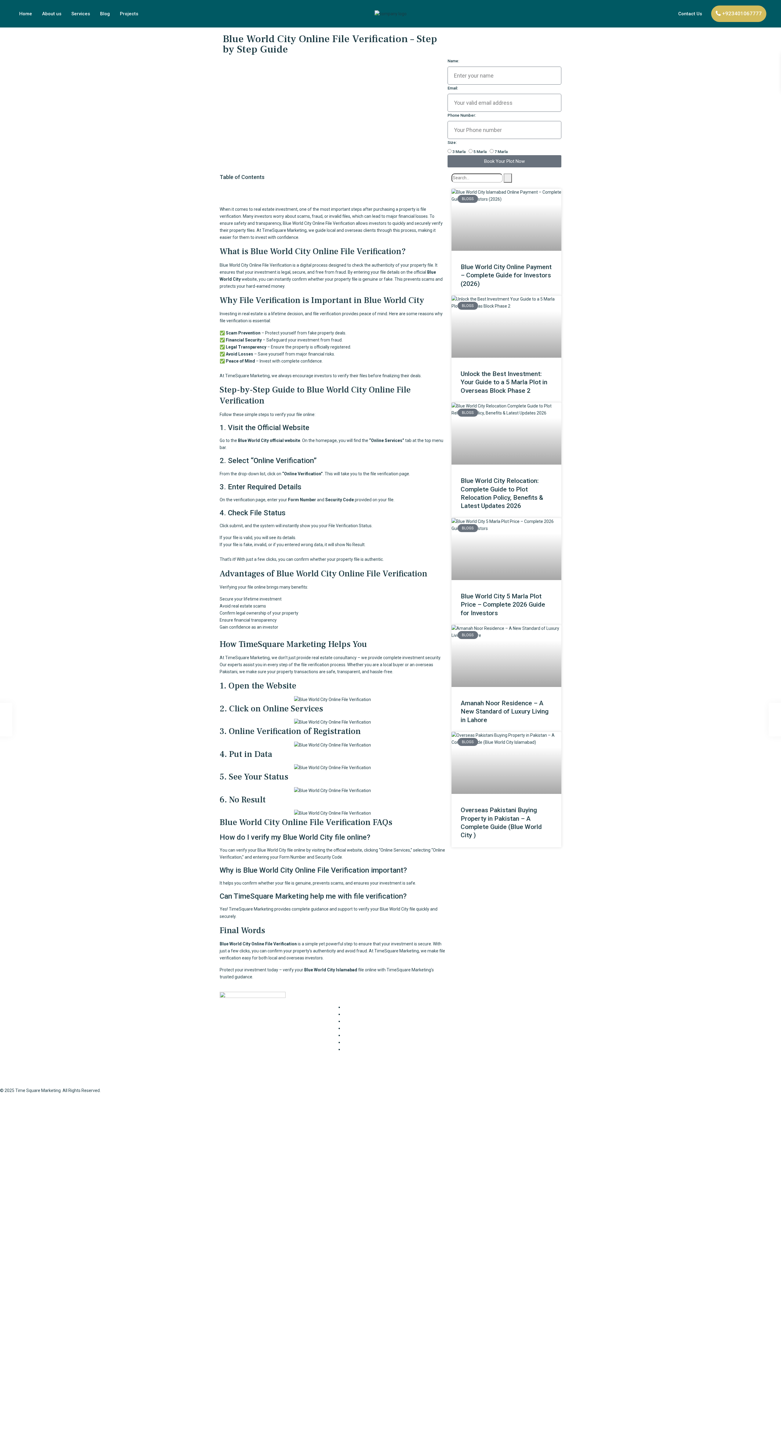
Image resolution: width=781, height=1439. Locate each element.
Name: (453, 61)
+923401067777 (742, 13)
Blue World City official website (269, 440)
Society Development (363, 1049)
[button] (332, 188)
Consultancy (355, 1007)
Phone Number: (462, 115)
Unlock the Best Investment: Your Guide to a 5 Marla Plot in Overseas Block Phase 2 (504, 382)
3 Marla (459, 151)
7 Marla (501, 151)
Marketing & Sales (360, 1035)
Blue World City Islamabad (330, 969)
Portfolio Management (365, 1042)
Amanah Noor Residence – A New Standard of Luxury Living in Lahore (505, 711)
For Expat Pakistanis (362, 1014)
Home (25, 13)
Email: (453, 88)
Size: (452, 142)
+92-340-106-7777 (470, 1033)
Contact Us (690, 13)
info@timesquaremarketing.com (484, 1045)
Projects (129, 13)
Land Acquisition (359, 1028)
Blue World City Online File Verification (258, 943)
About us (51, 13)
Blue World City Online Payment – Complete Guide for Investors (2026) (506, 275)
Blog (105, 13)
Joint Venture (356, 1021)
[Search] (508, 177)
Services (80, 13)
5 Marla (480, 151)
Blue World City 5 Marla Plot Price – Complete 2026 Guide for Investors (503, 605)
